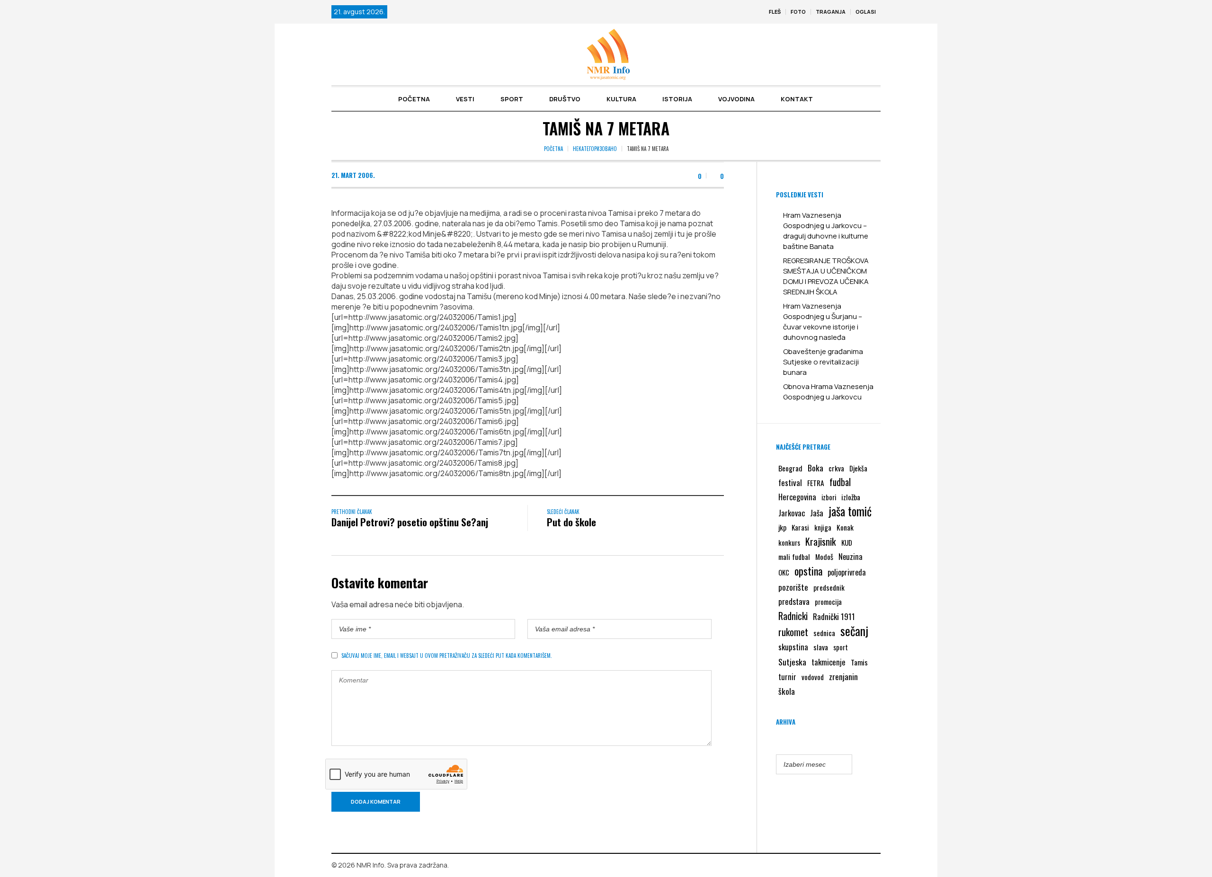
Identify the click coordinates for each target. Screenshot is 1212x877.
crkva (836, 468)
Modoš (824, 556)
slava (820, 647)
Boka (815, 467)
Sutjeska (792, 662)
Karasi (800, 527)
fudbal (840, 482)
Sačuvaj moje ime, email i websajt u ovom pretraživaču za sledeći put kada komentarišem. (446, 655)
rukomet (793, 632)
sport (840, 647)
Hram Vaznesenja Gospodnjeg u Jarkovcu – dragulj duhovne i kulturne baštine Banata (825, 230)
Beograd (790, 468)
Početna (553, 148)
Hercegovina (797, 497)
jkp (782, 527)
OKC (783, 572)
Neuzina (850, 556)
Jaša (816, 513)
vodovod (813, 677)
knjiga (822, 527)
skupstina (793, 647)
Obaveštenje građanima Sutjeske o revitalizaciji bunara (823, 361)
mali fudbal (794, 556)
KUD (846, 542)
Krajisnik (820, 541)
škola (786, 691)
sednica (824, 633)
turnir (787, 676)
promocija (828, 601)
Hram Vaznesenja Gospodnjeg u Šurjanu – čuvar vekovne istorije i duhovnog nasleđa (822, 321)
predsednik (829, 587)
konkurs (789, 542)
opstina (808, 571)
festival (790, 482)
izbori (828, 497)
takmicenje (828, 662)
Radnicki (793, 616)
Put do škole (571, 521)
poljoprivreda (846, 572)
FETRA (815, 483)
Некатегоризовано (595, 148)
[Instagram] (873, 865)
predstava (794, 601)
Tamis (859, 662)
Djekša (858, 468)
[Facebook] (859, 865)
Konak (845, 527)
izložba (850, 497)
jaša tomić (850, 511)
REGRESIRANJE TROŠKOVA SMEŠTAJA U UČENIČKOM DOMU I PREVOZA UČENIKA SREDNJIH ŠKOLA (826, 276)
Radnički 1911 (834, 616)
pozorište (793, 587)
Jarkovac (791, 513)
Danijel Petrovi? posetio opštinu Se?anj (409, 521)
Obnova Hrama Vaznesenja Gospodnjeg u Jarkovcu (828, 391)
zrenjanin (843, 676)
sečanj (854, 631)
